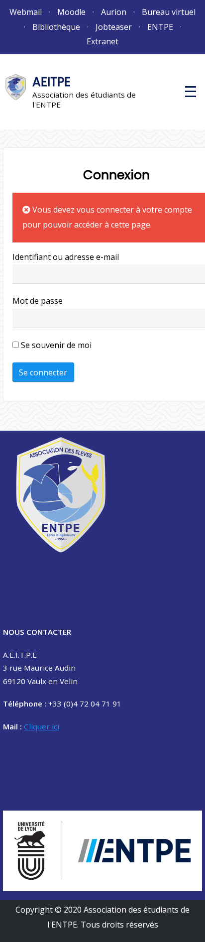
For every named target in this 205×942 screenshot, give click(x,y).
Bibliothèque (56, 26)
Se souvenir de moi (55, 345)
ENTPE (160, 26)
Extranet (102, 41)
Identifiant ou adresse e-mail (65, 256)
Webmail (25, 11)
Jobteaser (114, 26)
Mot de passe (37, 300)
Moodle (71, 11)
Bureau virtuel (169, 11)
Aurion (113, 11)
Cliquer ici (41, 726)
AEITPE (51, 82)
